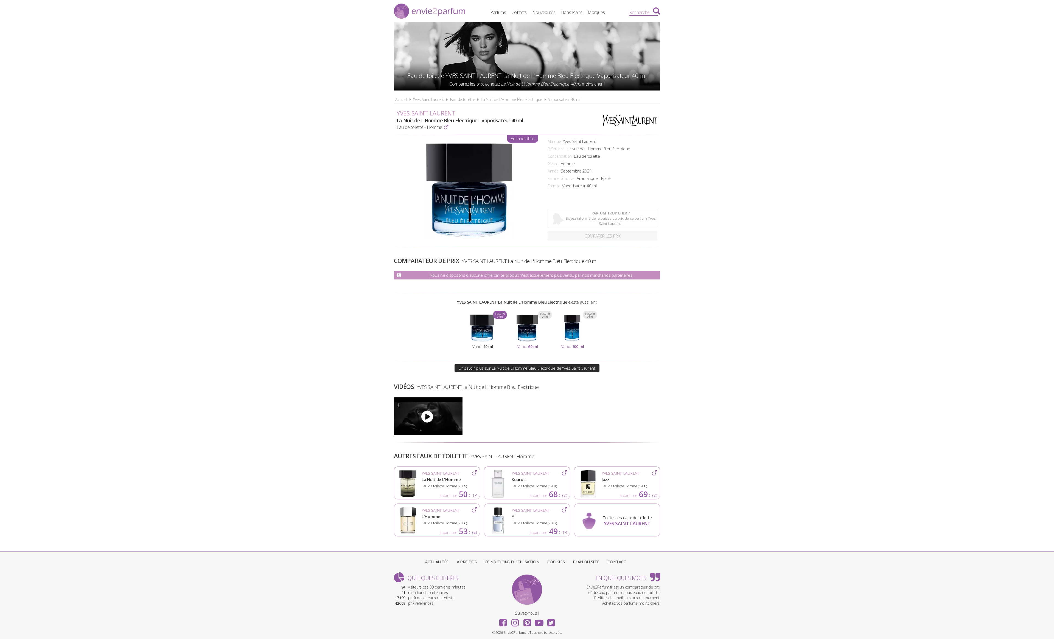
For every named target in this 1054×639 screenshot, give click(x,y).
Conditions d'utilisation (512, 561)
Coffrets (519, 12)
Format (554, 185)
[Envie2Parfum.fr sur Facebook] (503, 621)
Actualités (436, 561)
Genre (553, 163)
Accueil (401, 99)
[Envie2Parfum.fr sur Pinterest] (527, 621)
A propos (467, 561)
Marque (554, 141)
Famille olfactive (561, 178)
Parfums (498, 12)
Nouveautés (544, 12)
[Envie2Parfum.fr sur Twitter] (550, 621)
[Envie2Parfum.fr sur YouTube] (539, 621)
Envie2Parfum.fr (429, 12)
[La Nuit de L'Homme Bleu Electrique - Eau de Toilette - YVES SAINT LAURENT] (428, 416)
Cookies (556, 561)
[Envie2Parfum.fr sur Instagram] (515, 621)
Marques (596, 12)
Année (553, 171)
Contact (616, 561)
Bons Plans (571, 12)
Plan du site (586, 561)
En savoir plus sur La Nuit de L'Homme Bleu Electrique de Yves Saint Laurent (527, 368)
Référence (556, 148)
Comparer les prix (602, 236)
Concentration (560, 156)
